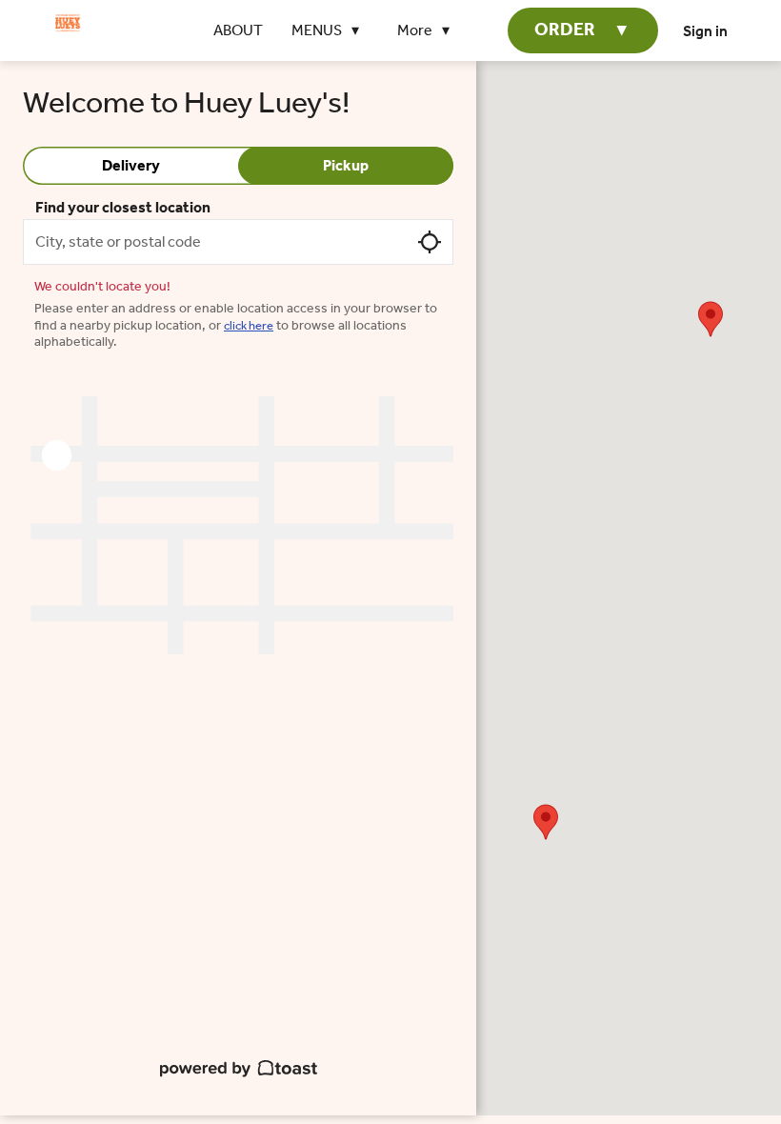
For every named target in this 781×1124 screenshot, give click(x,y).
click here (248, 325)
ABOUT (238, 30)
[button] (330, 30)
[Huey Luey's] (67, 23)
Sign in (705, 31)
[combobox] (238, 242)
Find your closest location (122, 207)
